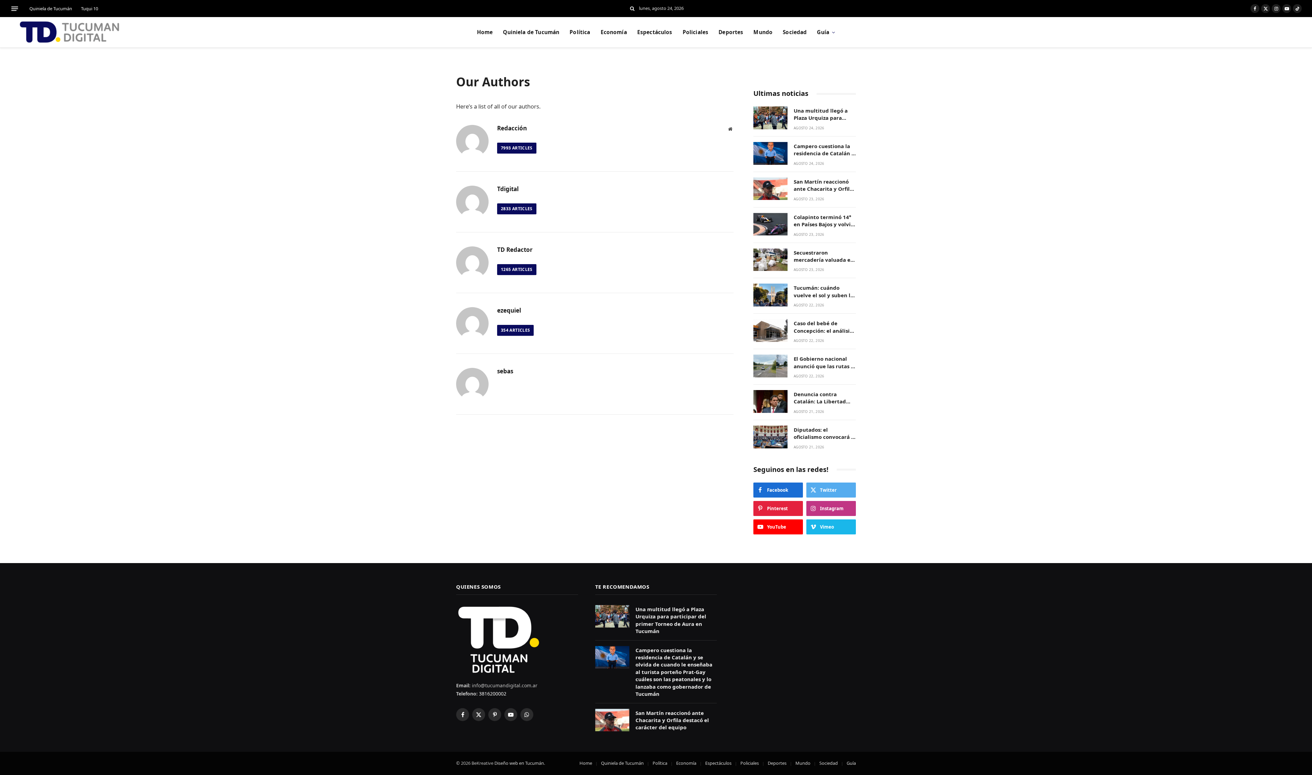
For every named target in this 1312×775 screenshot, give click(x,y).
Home (485, 32)
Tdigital (508, 189)
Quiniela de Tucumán (50, 8)
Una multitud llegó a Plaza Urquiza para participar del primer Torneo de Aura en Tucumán (821, 114)
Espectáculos (654, 32)
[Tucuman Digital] (70, 32)
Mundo (763, 32)
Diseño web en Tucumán (519, 763)
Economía (614, 32)
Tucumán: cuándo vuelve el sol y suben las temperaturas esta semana (825, 291)
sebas (505, 371)
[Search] (632, 8)
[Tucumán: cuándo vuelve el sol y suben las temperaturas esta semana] (770, 295)
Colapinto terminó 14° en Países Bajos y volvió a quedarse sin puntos (824, 221)
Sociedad (795, 32)
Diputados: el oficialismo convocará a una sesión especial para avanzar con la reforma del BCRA (824, 433)
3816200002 (492, 693)
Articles (517, 148)
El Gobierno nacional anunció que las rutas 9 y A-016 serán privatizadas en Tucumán (824, 362)
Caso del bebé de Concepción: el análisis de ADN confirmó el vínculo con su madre (823, 327)
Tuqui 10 (89, 8)
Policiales (696, 32)
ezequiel (509, 310)
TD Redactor (515, 249)
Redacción (512, 128)
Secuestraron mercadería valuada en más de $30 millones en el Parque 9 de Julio (824, 256)
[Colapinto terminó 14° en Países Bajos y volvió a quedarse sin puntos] (770, 224)
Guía (823, 32)
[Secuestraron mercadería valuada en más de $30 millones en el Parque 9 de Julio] (770, 259)
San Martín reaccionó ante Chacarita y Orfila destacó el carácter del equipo (823, 185)
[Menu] (14, 8)
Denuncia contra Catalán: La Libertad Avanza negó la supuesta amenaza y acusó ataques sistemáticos (820, 398)
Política (580, 32)
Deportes (731, 32)
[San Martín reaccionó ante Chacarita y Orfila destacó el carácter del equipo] (770, 188)
